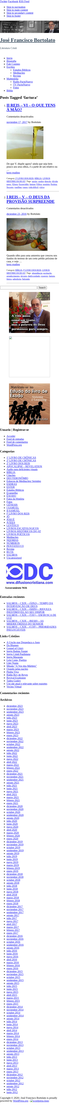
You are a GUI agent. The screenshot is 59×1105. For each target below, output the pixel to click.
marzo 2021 (13, 797)
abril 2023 (12, 726)
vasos (25, 187)
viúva (41, 187)
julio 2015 (12, 986)
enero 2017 (12, 933)
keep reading (13, 172)
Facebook (13, 1)
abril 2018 (12, 894)
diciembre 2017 (15, 906)
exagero (44, 276)
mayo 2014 (12, 1027)
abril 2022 (12, 762)
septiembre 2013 (15, 1051)
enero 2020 (12, 838)
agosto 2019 (13, 853)
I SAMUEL (13, 507)
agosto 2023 (13, 714)
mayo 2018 (12, 891)
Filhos (39, 184)
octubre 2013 (13, 1048)
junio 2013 (12, 1059)
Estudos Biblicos (21, 69)
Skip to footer (14, 15)
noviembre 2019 (15, 844)
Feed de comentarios (17, 442)
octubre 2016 (13, 941)
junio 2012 (12, 1092)
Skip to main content (17, 10)
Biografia (11, 61)
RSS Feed (24, 1)
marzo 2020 (13, 832)
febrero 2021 (13, 800)
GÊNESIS (12, 504)
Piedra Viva (13, 671)
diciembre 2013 (15, 1042)
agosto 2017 (13, 915)
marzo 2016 (13, 962)
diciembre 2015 (15, 971)
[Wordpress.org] (39, 1100)
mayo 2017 (12, 921)
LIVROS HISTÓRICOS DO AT (24, 531)
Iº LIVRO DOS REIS (32, 270)
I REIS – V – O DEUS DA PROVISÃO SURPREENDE (31, 199)
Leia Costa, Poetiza (17, 660)
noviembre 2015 (15, 974)
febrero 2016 (13, 965)
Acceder (11, 436)
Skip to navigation (16, 7)
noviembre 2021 (15, 776)
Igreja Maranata (15, 657)
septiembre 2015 (15, 980)
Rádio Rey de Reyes (17, 674)
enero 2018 (12, 903)
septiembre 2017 (15, 912)
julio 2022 (12, 753)
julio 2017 (12, 918)
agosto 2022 (13, 750)
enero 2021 (12, 803)
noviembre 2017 (15, 909)
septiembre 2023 (15, 711)
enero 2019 (12, 871)
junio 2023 (12, 720)
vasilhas (18, 187)
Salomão (26, 279)
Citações (11, 475)
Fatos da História (15, 498)
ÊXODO (11, 495)
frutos (9, 279)
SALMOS (12, 554)
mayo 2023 (12, 723)
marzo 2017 (13, 927)
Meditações (19, 72)
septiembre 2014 (15, 1015)
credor (41, 181)
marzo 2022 (13, 765)
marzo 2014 (13, 1033)
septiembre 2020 (15, 815)
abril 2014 (12, 1030)
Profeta (54, 184)
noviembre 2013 (15, 1045)
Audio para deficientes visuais (22, 469)
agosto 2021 (13, 782)
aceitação (47, 273)
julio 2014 (12, 1021)
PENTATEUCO (15, 546)
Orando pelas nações (17, 669)
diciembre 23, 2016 (17, 214)
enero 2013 (12, 1071)
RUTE (10, 552)
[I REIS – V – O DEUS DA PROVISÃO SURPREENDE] (27, 250)
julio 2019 (12, 856)
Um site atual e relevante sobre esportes (27, 683)
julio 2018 (12, 885)
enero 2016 (12, 968)
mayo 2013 (12, 1062)
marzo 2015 (13, 998)
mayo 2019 (12, 862)
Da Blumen (13, 645)
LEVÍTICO (13, 525)
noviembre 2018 (15, 877)
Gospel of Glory (15, 648)
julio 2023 (12, 717)
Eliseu (15, 184)
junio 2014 (12, 1024)
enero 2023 (12, 735)
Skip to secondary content (20, 12)
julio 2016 (12, 950)
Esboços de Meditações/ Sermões (24, 481)
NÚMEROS (13, 543)
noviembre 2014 (15, 1009)
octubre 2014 (13, 1012)
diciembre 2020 (15, 806)
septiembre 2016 (15, 944)
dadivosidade (34, 276)
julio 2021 (12, 785)
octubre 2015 (13, 977)
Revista (17, 75)
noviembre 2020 (15, 809)
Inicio (9, 58)
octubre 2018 (13, 880)
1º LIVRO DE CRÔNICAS (21, 457)
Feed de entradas (15, 439)
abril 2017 (12, 924)
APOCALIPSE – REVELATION (24, 466)
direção (48, 181)
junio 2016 (12, 953)
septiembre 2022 (15, 747)
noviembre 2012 (15, 1077)
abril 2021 (12, 794)
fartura (32, 184)
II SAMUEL (13, 510)
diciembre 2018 (15, 874)
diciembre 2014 (15, 1006)
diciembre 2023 (15, 706)
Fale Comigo (13, 64)
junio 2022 (12, 756)
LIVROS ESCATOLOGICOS (23, 528)
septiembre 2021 (15, 779)
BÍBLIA (38, 178)
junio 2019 (12, 859)
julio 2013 (12, 1057)
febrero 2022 (13, 767)
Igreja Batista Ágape (17, 651)
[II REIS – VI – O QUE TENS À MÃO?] (25, 158)
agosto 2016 (13, 947)
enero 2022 (12, 770)
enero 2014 (12, 1039)
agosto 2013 (13, 1054)
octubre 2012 (13, 1080)
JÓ (8, 516)
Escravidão (24, 184)
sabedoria (17, 279)
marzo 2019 (13, 865)
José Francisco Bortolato (27, 40)
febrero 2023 (13, 732)
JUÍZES (11, 522)
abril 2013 (12, 1065)
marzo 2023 (13, 729)
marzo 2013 (13, 1068)
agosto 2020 (13, 818)
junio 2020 (12, 824)
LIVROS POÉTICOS (18, 534)
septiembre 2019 (15, 850)
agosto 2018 (13, 883)
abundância (37, 273)
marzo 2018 (13, 897)
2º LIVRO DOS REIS (24, 178)
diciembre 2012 (15, 1074)
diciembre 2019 (15, 841)
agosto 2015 (13, 983)
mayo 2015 (12, 992)
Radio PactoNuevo (23, 81)
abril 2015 (12, 995)
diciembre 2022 (15, 738)
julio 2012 (12, 1089)
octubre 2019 (13, 847)
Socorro (10, 187)
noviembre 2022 (15, 741)
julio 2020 (12, 821)
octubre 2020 (13, 812)
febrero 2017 (13, 930)
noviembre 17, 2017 (17, 122)
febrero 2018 (13, 900)
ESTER (11, 487)
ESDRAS (12, 484)
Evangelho (12, 493)
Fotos (16, 87)
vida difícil (33, 187)
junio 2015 (12, 989)
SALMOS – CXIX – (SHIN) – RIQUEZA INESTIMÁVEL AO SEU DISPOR (29, 610)
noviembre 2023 (15, 709)
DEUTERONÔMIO (17, 478)
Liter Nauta (12, 663)
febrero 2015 (13, 1000)
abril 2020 (12, 829)
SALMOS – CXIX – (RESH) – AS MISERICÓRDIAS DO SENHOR (25, 622)
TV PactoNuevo (21, 84)
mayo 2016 (12, 956)
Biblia (10, 90)
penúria (46, 184)
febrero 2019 (13, 868)
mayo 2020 (12, 826)
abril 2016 (12, 959)
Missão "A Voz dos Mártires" (22, 666)
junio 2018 (12, 888)
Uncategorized (14, 557)
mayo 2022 (12, 759)
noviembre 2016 (15, 939)
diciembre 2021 (15, 773)
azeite (34, 181)
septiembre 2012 (15, 1083)
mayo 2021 (12, 791)
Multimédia (12, 78)
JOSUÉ (11, 519)
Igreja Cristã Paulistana (18, 654)
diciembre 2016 (15, 936)
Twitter (3, 1)
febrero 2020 (13, 835)
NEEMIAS (12, 540)
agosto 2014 (13, 1018)
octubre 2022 (13, 744)
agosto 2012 (13, 1086)
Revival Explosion (16, 677)
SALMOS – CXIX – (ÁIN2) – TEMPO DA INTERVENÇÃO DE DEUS (30, 605)
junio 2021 (12, 788)
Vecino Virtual (14, 686)
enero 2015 (12, 1003)
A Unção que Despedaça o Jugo (23, 642)
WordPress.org (14, 445)
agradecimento (13, 276)
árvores (24, 276)
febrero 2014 (13, 1036)
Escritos (11, 67)
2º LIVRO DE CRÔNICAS (21, 460)
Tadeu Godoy (14, 680)
